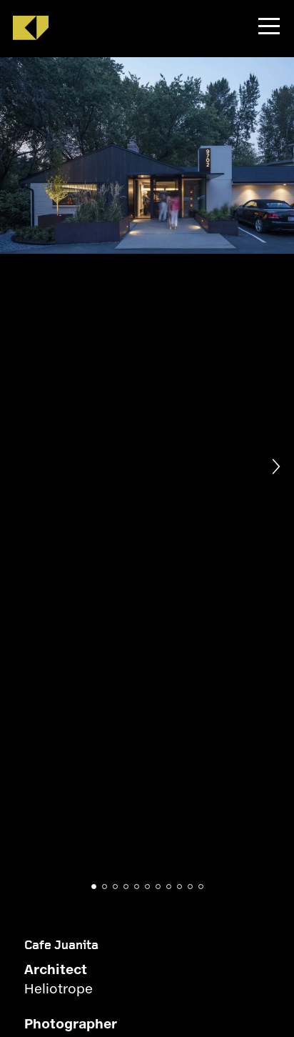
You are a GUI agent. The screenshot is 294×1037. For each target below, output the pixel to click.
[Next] (274, 467)
